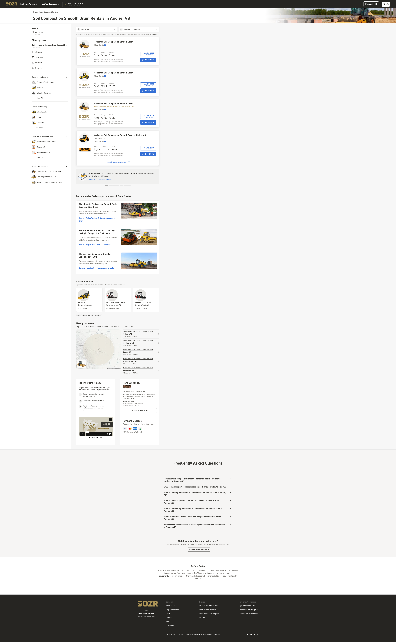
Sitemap (217, 634)
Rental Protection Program (209, 614)
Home (35, 12)
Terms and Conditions (193, 634)
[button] (50, 46)
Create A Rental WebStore (248, 614)
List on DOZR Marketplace (248, 610)
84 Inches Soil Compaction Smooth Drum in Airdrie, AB (120, 135)
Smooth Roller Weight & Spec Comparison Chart (97, 219)
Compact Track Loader (116, 303)
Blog (167, 621)
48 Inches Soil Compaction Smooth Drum (113, 42)
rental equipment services (100, 390)
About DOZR (170, 606)
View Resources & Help (199, 549)
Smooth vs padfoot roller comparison (95, 244)
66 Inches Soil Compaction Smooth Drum (113, 103)
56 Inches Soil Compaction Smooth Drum (113, 73)
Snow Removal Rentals (207, 610)
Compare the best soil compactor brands (96, 268)
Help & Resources (172, 610)
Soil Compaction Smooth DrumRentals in (138, 333)
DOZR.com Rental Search (208, 606)
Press (168, 614)
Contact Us (170, 625)
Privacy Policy (207, 634)
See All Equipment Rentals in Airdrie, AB (89, 315)
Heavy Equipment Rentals (48, 12)
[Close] (156, 172)
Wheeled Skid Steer (143, 303)
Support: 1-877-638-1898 (74, 5)
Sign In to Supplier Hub (247, 606)
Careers (168, 618)
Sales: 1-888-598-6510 (75, 3)
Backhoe (85, 303)
